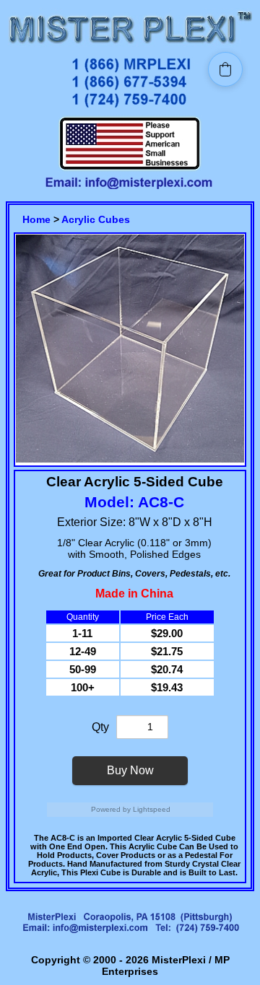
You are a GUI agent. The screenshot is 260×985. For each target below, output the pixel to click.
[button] (225, 69)
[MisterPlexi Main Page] (130, 45)
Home (36, 219)
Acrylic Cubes (95, 219)
